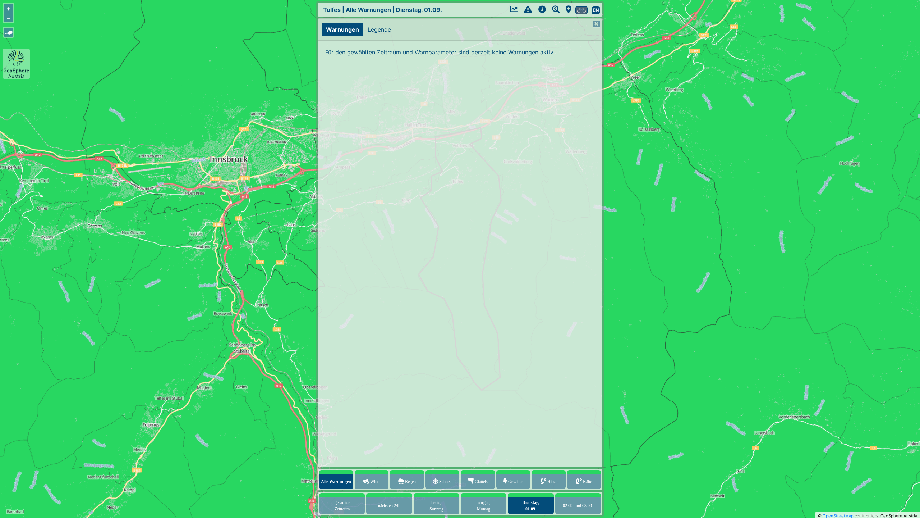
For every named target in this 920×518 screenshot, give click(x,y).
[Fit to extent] (8, 32)
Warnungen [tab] (342, 29)
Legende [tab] (379, 29)
